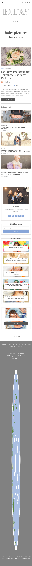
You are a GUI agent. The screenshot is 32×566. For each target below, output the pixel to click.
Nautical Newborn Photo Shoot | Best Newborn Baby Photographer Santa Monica (16, 297)
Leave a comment (7, 85)
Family (4, 148)
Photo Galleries (13, 344)
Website (3, 344)
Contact (19, 346)
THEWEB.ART (26, 558)
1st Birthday (16, 249)
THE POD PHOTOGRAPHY (10, 558)
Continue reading (8, 99)
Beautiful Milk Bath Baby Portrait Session (16, 272)
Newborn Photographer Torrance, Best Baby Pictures (15, 75)
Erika (7, 81)
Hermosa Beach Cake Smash (16, 247)
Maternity (16, 261)
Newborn (8, 68)
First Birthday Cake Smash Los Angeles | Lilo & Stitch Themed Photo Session (16, 285)
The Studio (22, 344)
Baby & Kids (5, 171)
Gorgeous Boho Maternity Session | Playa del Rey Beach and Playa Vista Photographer (16, 259)
